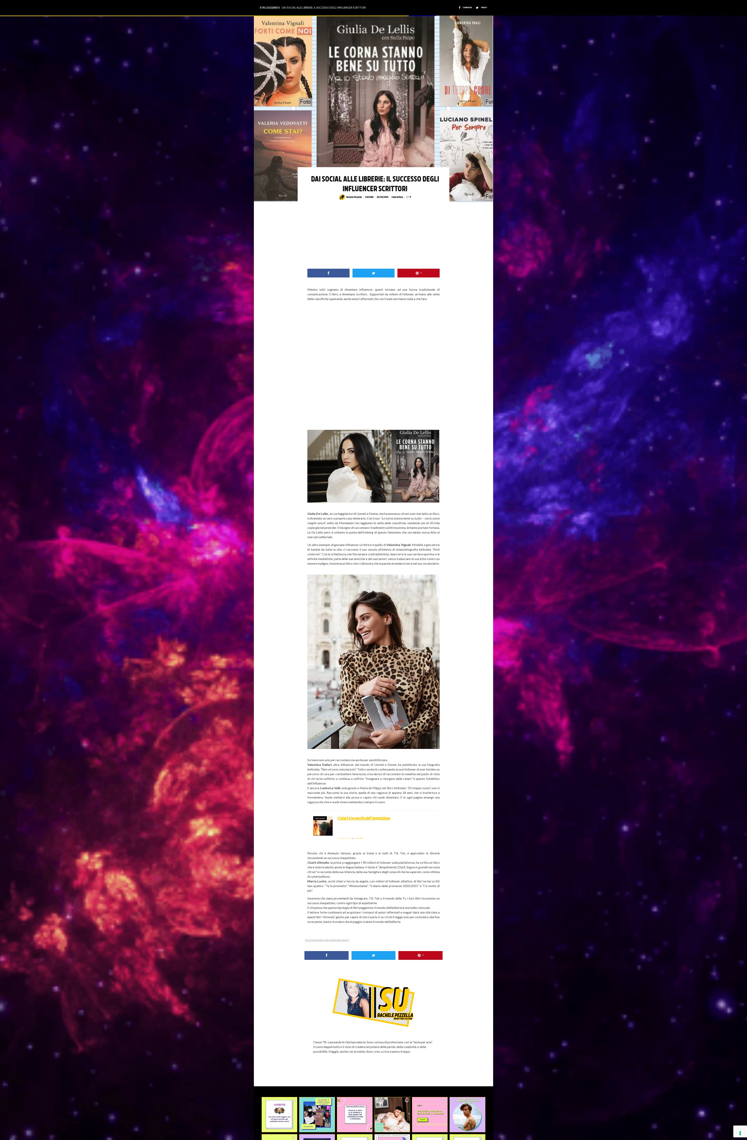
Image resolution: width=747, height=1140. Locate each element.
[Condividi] (328, 273)
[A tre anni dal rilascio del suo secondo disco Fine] (467, 1114)
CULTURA (369, 197)
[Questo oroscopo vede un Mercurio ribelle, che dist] (279, 1114)
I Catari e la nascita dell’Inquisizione (364, 819)
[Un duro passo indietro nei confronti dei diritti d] (317, 1114)
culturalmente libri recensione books (327, 941)
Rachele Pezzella (354, 197)
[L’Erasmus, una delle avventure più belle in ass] (430, 1114)
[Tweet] (373, 273)
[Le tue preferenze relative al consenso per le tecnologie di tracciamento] (740, 1133)
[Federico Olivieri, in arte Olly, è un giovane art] (392, 1114)
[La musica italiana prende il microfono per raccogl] (355, 1114)
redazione (344, 838)
